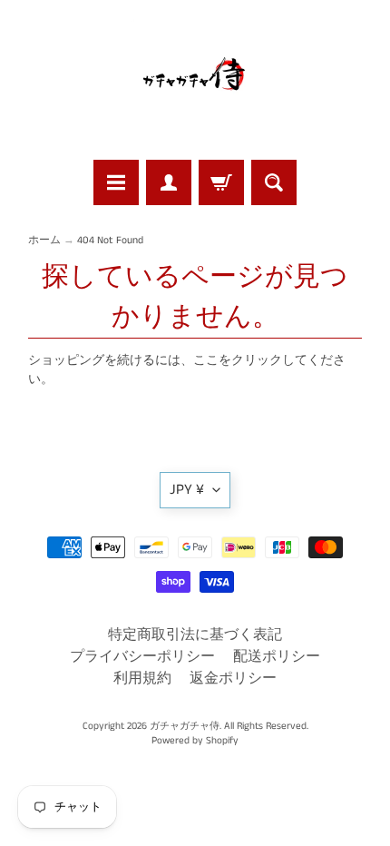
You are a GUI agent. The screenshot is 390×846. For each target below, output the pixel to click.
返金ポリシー (233, 678)
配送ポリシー (276, 656)
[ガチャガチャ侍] (195, 83)
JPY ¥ (187, 489)
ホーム (44, 240)
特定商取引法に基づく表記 (195, 635)
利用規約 (142, 678)
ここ (206, 360)
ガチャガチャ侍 (184, 726)
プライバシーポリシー (142, 656)
